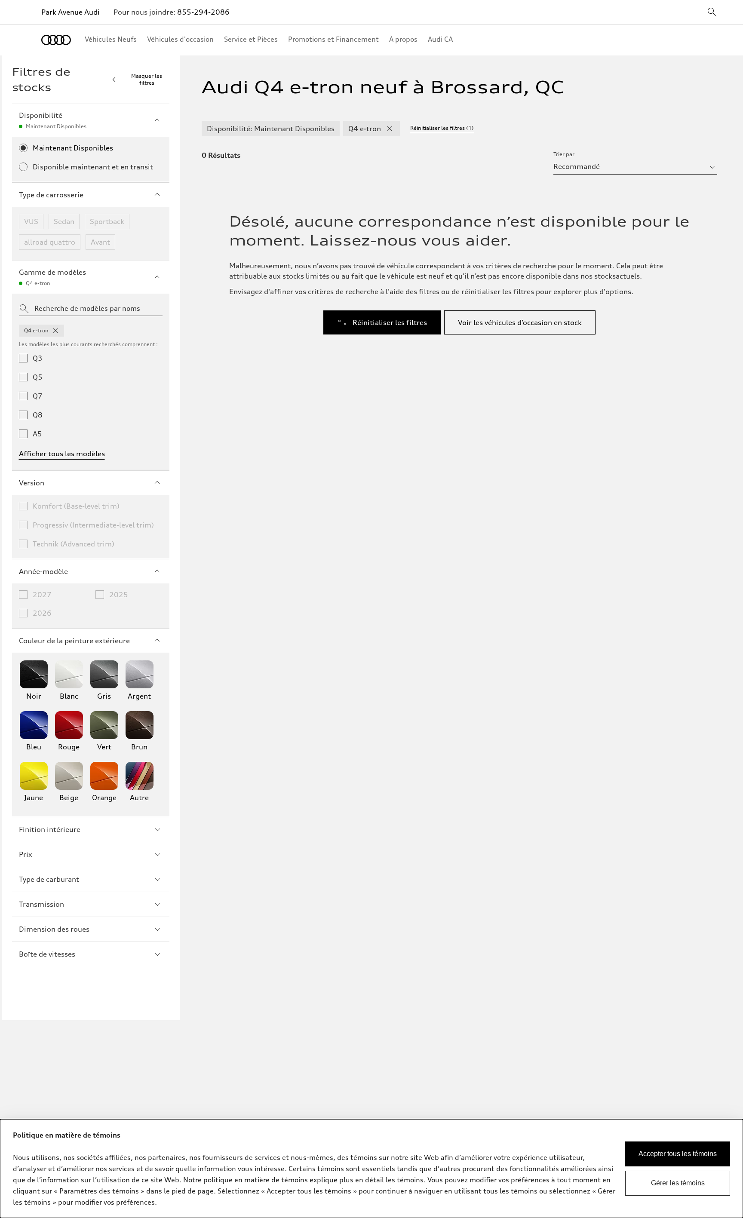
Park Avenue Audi (70, 12)
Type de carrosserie (51, 194)
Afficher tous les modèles (62, 453)
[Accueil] (56, 40)
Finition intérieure (49, 829)
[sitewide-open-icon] (712, 12)
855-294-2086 (203, 12)
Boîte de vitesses (47, 954)
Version (31, 483)
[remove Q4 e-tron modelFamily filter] (389, 128)
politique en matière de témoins (255, 1179)
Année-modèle (43, 571)
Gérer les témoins (678, 1183)
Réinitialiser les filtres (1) (442, 128)
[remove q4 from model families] (55, 330)
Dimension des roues (54, 929)
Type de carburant (49, 879)
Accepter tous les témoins (678, 1153)
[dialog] (371, 1168)
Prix (25, 854)
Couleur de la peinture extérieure (74, 640)
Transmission (41, 904)
